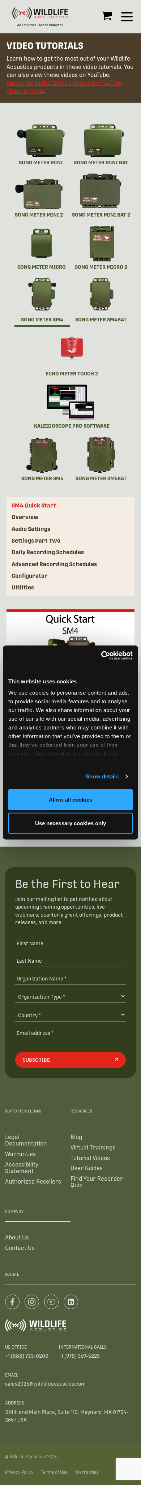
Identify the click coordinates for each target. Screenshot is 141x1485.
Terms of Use (54, 1472)
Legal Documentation (26, 1140)
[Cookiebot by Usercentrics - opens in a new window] (101, 656)
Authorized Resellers (33, 1181)
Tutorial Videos (90, 1158)
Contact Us (20, 1248)
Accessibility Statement (21, 1168)
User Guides (86, 1168)
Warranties (20, 1154)
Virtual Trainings (93, 1147)
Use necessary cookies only (70, 823)
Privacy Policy (19, 1472)
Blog (76, 1137)
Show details (102, 776)
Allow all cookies (70, 799)
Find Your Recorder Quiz (96, 1182)
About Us (17, 1237)
